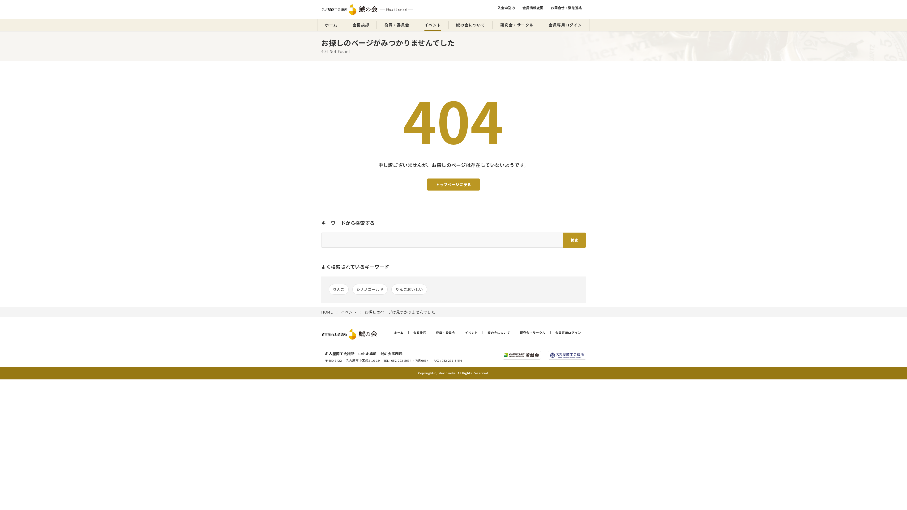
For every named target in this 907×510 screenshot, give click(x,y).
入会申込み (506, 7)
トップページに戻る (453, 184)
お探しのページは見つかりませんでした (400, 312)
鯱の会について (470, 25)
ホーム (331, 25)
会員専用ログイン (565, 25)
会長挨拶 (361, 25)
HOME (327, 312)
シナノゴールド (370, 289)
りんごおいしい (409, 289)
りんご (339, 289)
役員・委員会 (396, 25)
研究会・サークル (517, 25)
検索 (574, 240)
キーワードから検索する (348, 222)
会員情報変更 (532, 7)
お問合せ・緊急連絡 (566, 7)
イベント (432, 25)
